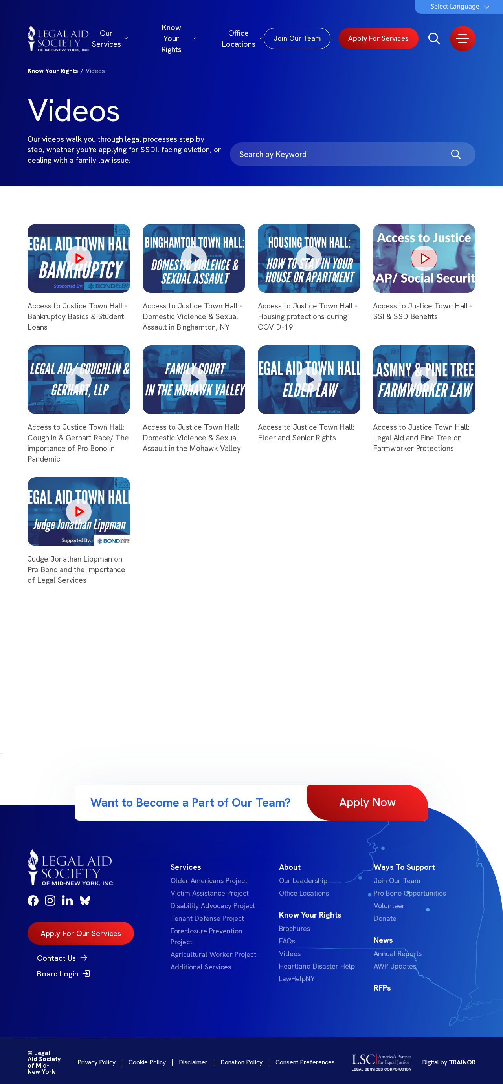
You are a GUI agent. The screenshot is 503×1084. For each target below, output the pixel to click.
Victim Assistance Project (210, 893)
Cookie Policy (147, 1062)
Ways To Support (404, 867)
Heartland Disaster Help (317, 966)
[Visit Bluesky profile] (84, 900)
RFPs (382, 988)
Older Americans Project (209, 880)
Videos (290, 953)
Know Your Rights (171, 38)
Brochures (294, 928)
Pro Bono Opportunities (410, 893)
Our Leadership (303, 880)
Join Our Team (397, 880)
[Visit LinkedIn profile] (67, 900)
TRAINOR (462, 1062)
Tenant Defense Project (207, 918)
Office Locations (238, 38)
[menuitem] (215, 916)
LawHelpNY (297, 978)
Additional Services (201, 966)
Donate (385, 918)
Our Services (106, 38)
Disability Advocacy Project (213, 905)
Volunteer (389, 905)
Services (186, 867)
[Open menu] (462, 38)
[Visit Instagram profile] (50, 900)
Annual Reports (398, 953)
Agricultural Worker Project (213, 954)
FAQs (287, 940)
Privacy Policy (96, 1062)
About (290, 867)
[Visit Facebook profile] (33, 900)
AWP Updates (395, 966)
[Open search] (434, 38)
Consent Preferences (305, 1062)
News (383, 940)
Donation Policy (241, 1062)
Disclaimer (193, 1062)
